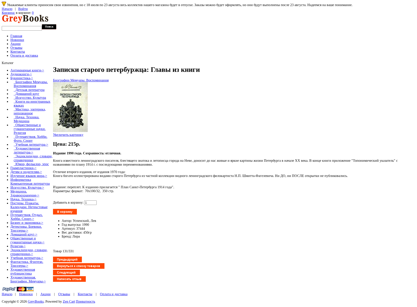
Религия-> (18, 246)
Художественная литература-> (27, 150)
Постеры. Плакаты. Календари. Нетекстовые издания (29, 207)
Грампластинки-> (23, 168)
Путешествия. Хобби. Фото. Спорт (30, 138)
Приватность (85, 301)
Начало (7, 9)
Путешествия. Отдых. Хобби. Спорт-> (26, 217)
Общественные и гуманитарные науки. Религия (30, 129)
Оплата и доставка (24, 55)
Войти (23, 9)
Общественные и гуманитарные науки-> (27, 240)
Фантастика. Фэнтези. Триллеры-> (26, 263)
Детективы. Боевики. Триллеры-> (26, 228)
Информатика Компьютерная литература (30, 181)
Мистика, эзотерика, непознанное (30, 111)
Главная (16, 36)
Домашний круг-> (23, 234)
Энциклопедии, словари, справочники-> (29, 252)
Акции (15, 44)
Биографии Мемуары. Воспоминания (81, 80)
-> (21, 78)
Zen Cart (69, 301)
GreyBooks (36, 301)
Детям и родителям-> (26, 172)
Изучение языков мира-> (28, 176)
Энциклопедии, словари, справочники (33, 158)
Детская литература (29, 90)
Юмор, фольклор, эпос (31, 164)
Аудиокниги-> (21, 74)
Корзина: (8, 13)
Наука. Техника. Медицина (26, 119)
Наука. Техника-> (23, 199)
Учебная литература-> (31, 144)
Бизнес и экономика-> (26, 222)
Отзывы (16, 48)
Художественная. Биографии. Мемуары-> (28, 279)
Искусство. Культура (30, 97)
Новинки (17, 40)
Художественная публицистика (22, 271)
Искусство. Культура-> (27, 187)
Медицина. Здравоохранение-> (24, 193)
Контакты (17, 51)
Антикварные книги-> (27, 70)
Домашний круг (26, 94)
